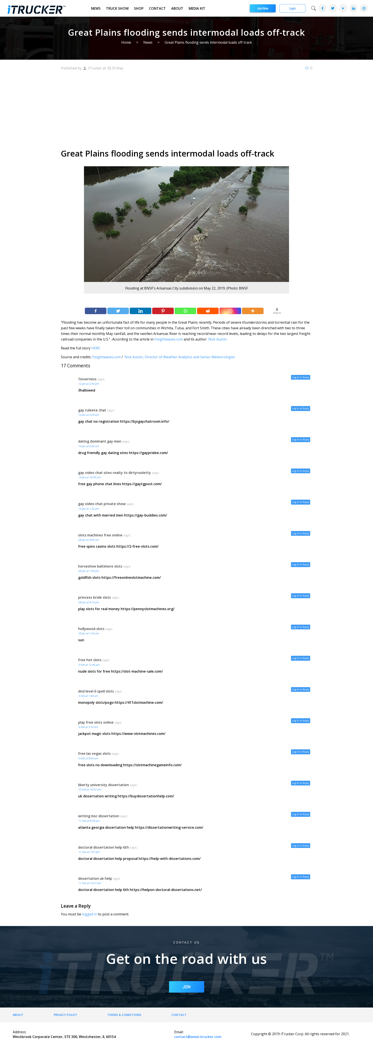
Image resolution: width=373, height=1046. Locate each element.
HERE (95, 348)
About (177, 8)
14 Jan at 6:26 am (88, 446)
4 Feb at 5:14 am (88, 727)
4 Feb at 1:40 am (88, 696)
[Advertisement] (186, 109)
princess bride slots (94, 597)
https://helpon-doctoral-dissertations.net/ (166, 889)
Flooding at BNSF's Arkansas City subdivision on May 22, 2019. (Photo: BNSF (186, 288)
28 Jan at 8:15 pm (88, 602)
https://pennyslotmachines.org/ (147, 608)
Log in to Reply (300, 377)
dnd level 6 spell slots (96, 691)
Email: (178, 1032)
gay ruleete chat (92, 410)
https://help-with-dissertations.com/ (170, 858)
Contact (157, 8)
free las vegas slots (94, 753)
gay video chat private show (102, 503)
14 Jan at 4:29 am (88, 415)
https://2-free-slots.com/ (137, 546)
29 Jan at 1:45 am (88, 633)
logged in (89, 914)
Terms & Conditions (124, 1015)
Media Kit (197, 8)
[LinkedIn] (353, 8)
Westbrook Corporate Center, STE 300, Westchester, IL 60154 (64, 1036)
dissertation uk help (95, 878)
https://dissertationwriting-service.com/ (169, 827)
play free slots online (96, 722)
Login (292, 8)
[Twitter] (332, 8)
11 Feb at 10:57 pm (89, 883)
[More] (253, 311)
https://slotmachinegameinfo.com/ (152, 765)
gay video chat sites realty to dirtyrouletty (114, 472)
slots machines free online (100, 535)
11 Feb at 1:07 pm (89, 852)
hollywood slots (91, 628)
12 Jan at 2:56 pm (88, 383)
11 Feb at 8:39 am (89, 821)
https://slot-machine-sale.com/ (137, 671)
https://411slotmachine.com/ (139, 702)
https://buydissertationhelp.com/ (146, 796)
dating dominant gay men (99, 441)
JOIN (187, 987)
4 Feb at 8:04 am (88, 758)
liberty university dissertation (103, 784)
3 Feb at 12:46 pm (89, 665)
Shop (139, 8)
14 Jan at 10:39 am (89, 477)
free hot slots (89, 659)
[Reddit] (208, 311)
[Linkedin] (140, 311)
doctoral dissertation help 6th (103, 847)
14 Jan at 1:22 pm (88, 508)
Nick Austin (217, 339)
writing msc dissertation (98, 816)
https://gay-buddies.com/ (145, 515)
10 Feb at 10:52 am (89, 789)
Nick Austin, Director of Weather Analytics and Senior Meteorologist (180, 357)
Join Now (262, 8)
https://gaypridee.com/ (148, 452)
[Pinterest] (163, 311)
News (96, 8)
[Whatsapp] (185, 311)
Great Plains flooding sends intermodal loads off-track (208, 42)
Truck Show (117, 8)
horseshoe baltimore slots (100, 566)
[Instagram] (363, 8)
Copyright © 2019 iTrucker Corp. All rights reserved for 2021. (300, 1034)
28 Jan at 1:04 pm (88, 571)
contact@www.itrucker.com (197, 1036)
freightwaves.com (168, 339)
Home (126, 42)
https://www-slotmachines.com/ (138, 733)
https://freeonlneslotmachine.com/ (131, 577)
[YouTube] (343, 8)
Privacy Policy (65, 1015)
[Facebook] (322, 8)
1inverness (87, 379)
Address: (19, 1032)
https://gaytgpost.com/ (142, 483)
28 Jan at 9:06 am (88, 540)
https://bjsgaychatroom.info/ (144, 421)
